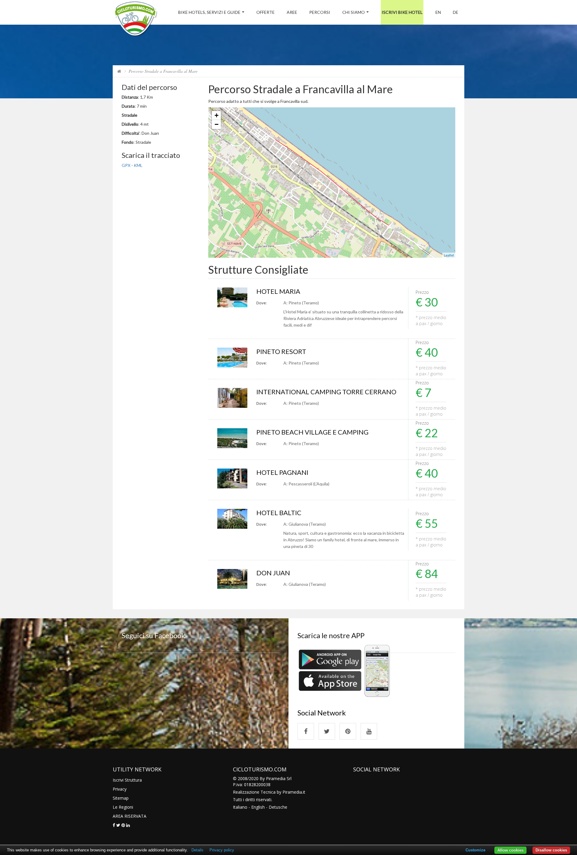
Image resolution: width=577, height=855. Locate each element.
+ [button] (216, 115)
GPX (126, 165)
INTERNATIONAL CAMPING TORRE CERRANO (326, 392)
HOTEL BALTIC (278, 513)
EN (438, 12)
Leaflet (449, 255)
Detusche (278, 807)
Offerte (265, 12)
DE (455, 12)
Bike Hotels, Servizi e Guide (209, 12)
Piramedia (292, 792)
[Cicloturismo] (306, 731)
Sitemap (121, 798)
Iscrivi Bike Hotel (402, 12)
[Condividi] (114, 825)
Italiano (240, 807)
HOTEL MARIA (278, 291)
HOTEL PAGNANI (282, 472)
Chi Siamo (353, 12)
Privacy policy (221, 850)
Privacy (120, 789)
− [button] (216, 124)
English (258, 807)
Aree (292, 12)
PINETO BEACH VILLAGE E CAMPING (312, 432)
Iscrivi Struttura (127, 780)
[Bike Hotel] (136, 19)
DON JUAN (273, 573)
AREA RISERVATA (129, 816)
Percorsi (319, 12)
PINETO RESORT (281, 351)
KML (138, 165)
